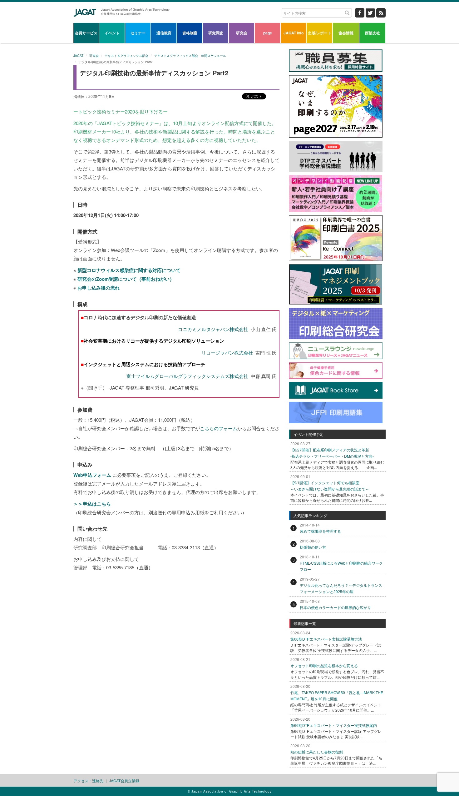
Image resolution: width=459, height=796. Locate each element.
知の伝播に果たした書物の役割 (316, 751)
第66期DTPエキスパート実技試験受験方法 (326, 639)
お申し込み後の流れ (98, 287)
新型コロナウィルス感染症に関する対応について (128, 270)
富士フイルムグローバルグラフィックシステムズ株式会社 (187, 376)
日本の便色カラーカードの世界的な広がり (335, 607)
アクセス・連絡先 (88, 780)
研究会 (241, 33)
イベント (112, 33)
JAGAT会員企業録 (124, 780)
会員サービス (86, 33)
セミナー (138, 33)
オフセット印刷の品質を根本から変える (324, 665)
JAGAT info (294, 33)
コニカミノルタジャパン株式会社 (213, 329)
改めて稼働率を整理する (320, 531)
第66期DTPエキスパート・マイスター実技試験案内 (333, 725)
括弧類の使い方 (313, 547)
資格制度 (189, 33)
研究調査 (215, 33)
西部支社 (372, 33)
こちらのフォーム (218, 428)
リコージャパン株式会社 (227, 352)
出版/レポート (319, 33)
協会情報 (345, 33)
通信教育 (163, 33)
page (267, 33)
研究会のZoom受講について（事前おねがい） (125, 278)
